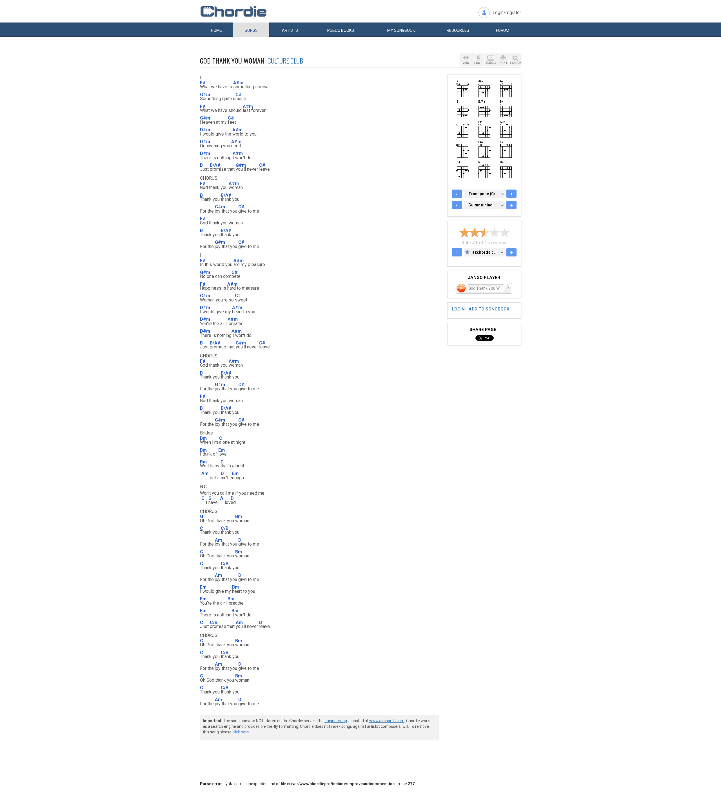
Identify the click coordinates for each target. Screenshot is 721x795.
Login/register (507, 12)
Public (340, 30)
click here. (241, 732)
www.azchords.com (386, 721)
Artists (290, 30)
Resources (458, 30)
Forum (502, 30)
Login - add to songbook (480, 309)
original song (335, 721)
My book (401, 30)
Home (216, 30)
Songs (251, 30)
